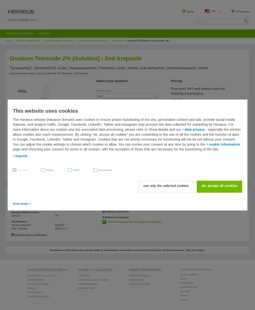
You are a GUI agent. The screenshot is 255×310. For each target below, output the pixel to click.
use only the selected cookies (166, 186)
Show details (20, 203)
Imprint (21, 156)
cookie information (224, 144)
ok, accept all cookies (219, 186)
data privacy (195, 129)
